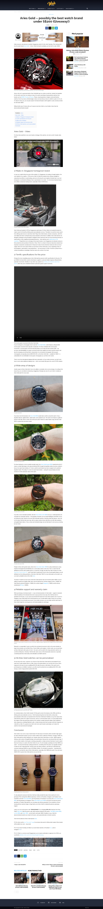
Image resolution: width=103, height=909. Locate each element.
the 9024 (53, 811)
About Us (87, 907)
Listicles (60, 8)
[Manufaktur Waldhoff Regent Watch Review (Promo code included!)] (69, 73)
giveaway (26, 850)
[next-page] (17, 892)
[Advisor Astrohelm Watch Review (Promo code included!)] (77, 41)
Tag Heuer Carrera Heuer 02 (20, 572)
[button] (87, 8)
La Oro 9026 (17, 813)
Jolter (34, 850)
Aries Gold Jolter (41, 344)
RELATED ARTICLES (20, 871)
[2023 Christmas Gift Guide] (69, 66)
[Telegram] (56, 28)
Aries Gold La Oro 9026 (41, 514)
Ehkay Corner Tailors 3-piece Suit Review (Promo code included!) (52, 865)
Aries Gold (26, 46)
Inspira (30, 850)
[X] (49, 28)
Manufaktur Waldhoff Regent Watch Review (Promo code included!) (81, 73)
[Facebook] (46, 28)
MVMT (23, 97)
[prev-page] (15, 892)
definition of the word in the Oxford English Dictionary (32, 835)
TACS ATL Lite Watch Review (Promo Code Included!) (38, 886)
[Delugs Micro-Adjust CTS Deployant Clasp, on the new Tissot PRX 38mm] (55, 878)
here (34, 576)
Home (15, 11)
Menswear (41, 8)
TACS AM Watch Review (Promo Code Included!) (21, 886)
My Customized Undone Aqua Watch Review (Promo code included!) (81, 59)
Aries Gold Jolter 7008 (41, 566)
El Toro (22, 585)
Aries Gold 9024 (27, 798)
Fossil (26, 97)
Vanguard (45, 583)
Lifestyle (51, 8)
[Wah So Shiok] (51, 3)
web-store (19, 811)
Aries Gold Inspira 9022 (46, 464)
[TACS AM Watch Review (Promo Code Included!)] (21, 878)
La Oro (38, 850)
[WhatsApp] (53, 28)
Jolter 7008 (25, 813)
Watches (32, 8)
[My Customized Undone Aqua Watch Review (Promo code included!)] (69, 58)
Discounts (69, 8)
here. (36, 818)
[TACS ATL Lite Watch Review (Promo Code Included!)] (38, 878)
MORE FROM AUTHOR (34, 871)
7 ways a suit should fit (20, 864)
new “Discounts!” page (29, 822)
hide (22, 113)
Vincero (32, 97)
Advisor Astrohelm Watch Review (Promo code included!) (77, 51)
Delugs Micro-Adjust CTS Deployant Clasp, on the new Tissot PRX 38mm (55, 887)
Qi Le (48, 24)
